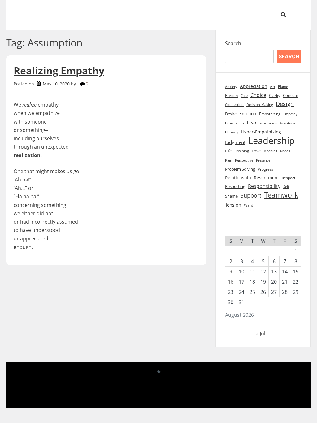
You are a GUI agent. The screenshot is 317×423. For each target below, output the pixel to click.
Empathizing (269, 113)
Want (248, 205)
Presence (263, 160)
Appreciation (253, 86)
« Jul (260, 333)
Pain (228, 160)
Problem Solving (240, 169)
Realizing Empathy (59, 70)
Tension (233, 205)
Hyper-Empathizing (261, 132)
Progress (265, 169)
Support (251, 195)
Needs (285, 151)
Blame (283, 86)
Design (285, 103)
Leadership (271, 141)
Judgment (235, 142)
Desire (231, 113)
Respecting (235, 186)
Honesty (231, 132)
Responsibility (264, 186)
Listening (241, 151)
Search (233, 43)
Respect (288, 178)
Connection (234, 104)
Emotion (247, 113)
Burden (231, 95)
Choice (258, 95)
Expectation (234, 123)
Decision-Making (259, 104)
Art (272, 86)
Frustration (268, 123)
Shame (231, 196)
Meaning (270, 151)
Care (244, 95)
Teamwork (281, 195)
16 (230, 281)
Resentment (266, 178)
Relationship (238, 178)
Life (228, 151)
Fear (252, 122)
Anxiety (231, 87)
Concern (290, 95)
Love (256, 151)
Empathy (290, 114)
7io (158, 371)
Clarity (274, 95)
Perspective (244, 160)
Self (286, 186)
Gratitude (287, 123)
